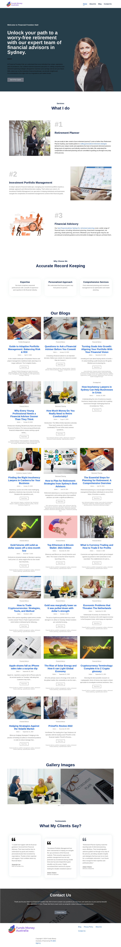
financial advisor (14, 440)
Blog (100, 4)
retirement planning (35, 442)
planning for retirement (69, 437)
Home (85, 4)
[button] (9, 786)
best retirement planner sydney (55, 437)
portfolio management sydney (26, 570)
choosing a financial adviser (54, 368)
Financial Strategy (22, 372)
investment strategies (13, 442)
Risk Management (24, 374)
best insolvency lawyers (17, 502)
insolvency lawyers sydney (26, 503)
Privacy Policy (88, 927)
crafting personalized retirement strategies (93, 144)
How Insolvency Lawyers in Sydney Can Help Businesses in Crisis (97, 390)
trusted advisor (22, 443)
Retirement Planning (60, 406)
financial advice (66, 368)
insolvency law (28, 502)
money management (65, 369)
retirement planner (99, 503)
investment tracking (85, 374)
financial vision (85, 372)
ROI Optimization (34, 374)
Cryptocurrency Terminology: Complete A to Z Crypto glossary (97, 668)
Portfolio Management (24, 342)
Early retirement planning (69, 505)
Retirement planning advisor (57, 508)
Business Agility (13, 372)
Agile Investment (33, 371)
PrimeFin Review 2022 (60, 726)
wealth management (31, 443)
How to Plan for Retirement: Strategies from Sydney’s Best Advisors (60, 483)
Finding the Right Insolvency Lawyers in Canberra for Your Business (24, 480)
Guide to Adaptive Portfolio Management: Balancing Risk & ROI (24, 349)
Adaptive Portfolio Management (20, 371)
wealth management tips (96, 376)
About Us (92, 4)
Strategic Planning (24, 375)
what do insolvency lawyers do (28, 504)
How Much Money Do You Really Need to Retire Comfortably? (60, 413)
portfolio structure (92, 375)
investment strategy (106, 372)
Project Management (13, 374)
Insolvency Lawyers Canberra (24, 473)
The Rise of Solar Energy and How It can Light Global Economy (60, 668)
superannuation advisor (68, 439)
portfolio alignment (103, 374)
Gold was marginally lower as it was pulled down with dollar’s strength (60, 608)
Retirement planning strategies (58, 509)
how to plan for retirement (51, 507)
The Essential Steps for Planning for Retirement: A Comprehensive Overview (96, 480)
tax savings (14, 443)
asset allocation (88, 371)
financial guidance (24, 440)
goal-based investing (95, 372)
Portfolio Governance (33, 372)
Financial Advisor (60, 342)
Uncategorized (97, 382)
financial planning (54, 369)
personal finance (24, 442)
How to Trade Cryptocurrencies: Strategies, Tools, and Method (24, 608)
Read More (24, 367)
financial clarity (97, 371)
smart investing (108, 375)
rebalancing (101, 375)
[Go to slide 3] (60, 805)
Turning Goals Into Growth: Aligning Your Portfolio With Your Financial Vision (96, 349)
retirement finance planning (54, 439)
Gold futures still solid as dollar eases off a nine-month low (24, 548)
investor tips (94, 374)
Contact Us (108, 4)
